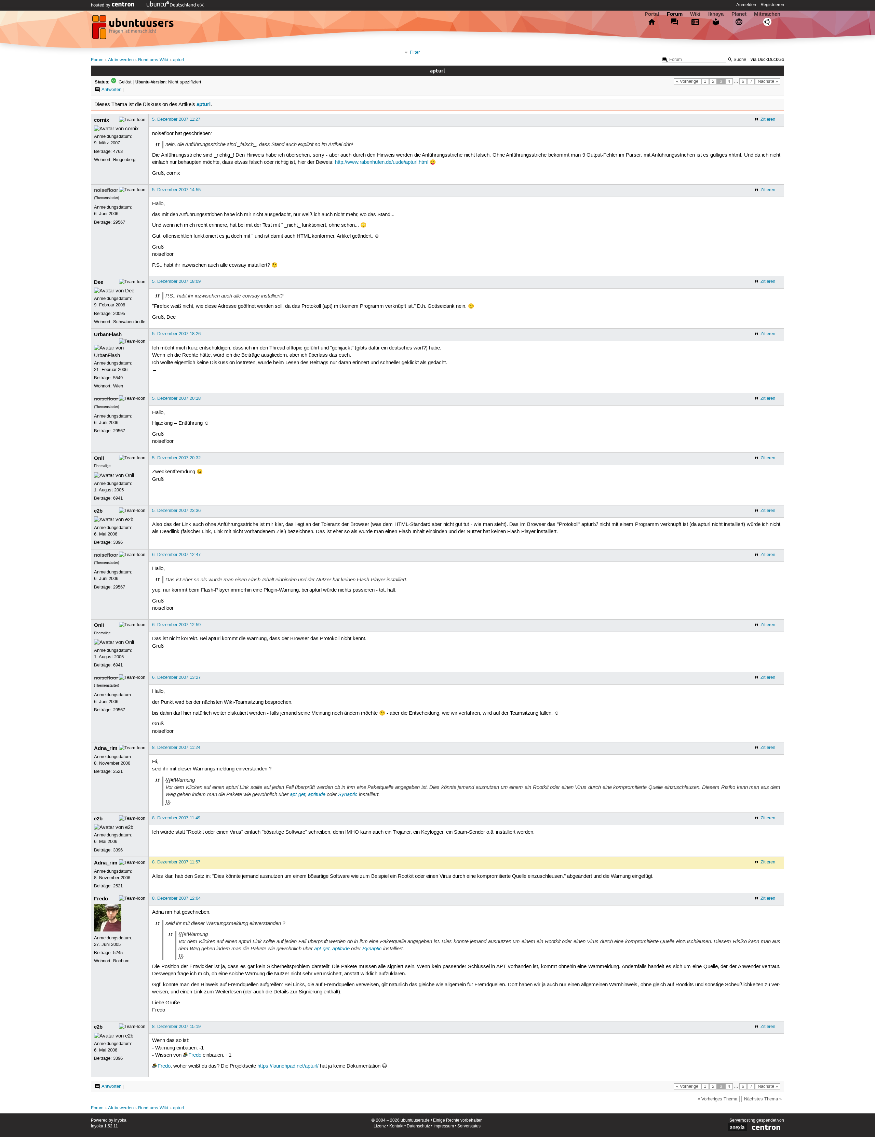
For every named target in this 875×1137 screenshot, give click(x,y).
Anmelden (746, 5)
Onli (99, 458)
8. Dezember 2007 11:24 (176, 747)
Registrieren (772, 5)
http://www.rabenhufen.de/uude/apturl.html (381, 162)
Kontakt (396, 1126)
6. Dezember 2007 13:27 (176, 677)
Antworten (111, 89)
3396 (118, 542)
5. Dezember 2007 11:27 (176, 119)
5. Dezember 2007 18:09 (176, 281)
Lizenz (380, 1126)
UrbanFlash (108, 334)
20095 (119, 313)
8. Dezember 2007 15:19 (176, 1026)
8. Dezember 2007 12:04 (176, 898)
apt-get (297, 794)
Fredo (101, 898)
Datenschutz (418, 1126)
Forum (675, 14)
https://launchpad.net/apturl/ (288, 1066)
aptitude (316, 794)
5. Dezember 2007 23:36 (176, 510)
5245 (118, 952)
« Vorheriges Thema (717, 1099)
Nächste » (768, 81)
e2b (98, 510)
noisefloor (106, 190)
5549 (118, 378)
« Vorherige (687, 81)
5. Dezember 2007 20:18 (176, 398)
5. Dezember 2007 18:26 (176, 333)
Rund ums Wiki (153, 60)
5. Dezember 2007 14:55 (176, 190)
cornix (101, 120)
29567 (119, 222)
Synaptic (348, 794)
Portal (652, 14)
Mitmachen (767, 14)
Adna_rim (105, 748)
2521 (118, 771)
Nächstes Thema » (763, 1099)
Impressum (443, 1126)
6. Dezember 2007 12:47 (176, 554)
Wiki (695, 14)
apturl (178, 60)
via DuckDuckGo (767, 59)
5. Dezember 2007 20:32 (176, 458)
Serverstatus (469, 1126)
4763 (118, 151)
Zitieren (767, 119)
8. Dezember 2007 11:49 (176, 818)
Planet (738, 14)
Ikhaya (716, 14)
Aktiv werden (121, 60)
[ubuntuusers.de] (133, 29)
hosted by (101, 5)
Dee (98, 282)
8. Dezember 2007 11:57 (176, 862)
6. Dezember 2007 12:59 (176, 624)
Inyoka (120, 1120)
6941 (118, 498)
